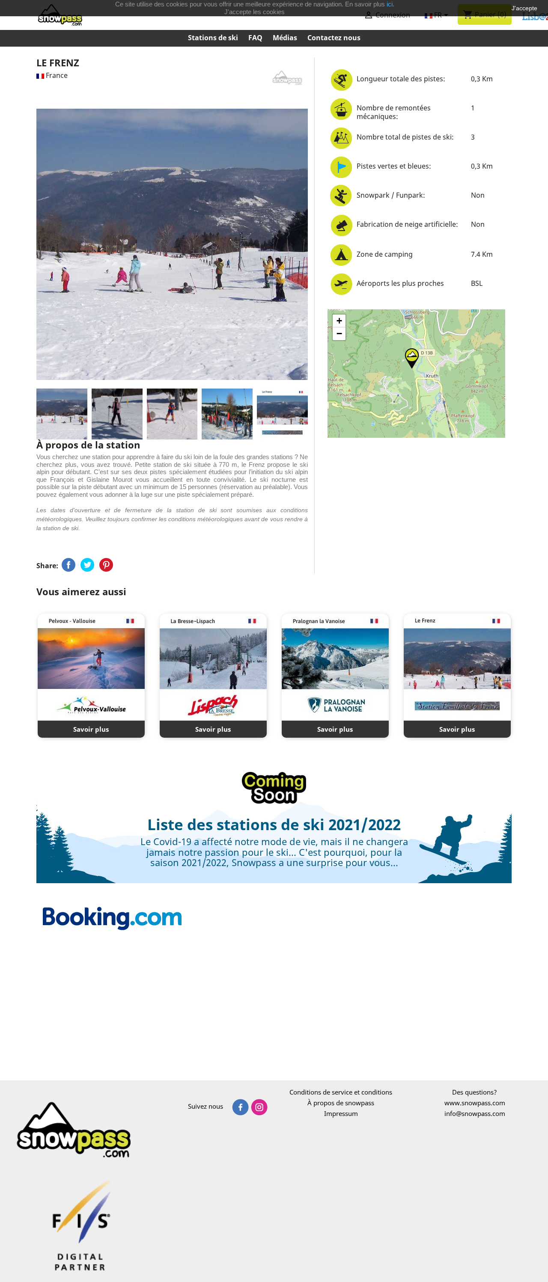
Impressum (341, 1113)
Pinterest (106, 565)
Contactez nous (333, 37)
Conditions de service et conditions (340, 1092)
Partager (68, 565)
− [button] (339, 333)
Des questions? (474, 1092)
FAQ (255, 37)
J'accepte (524, 8)
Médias (285, 37)
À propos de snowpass (340, 1102)
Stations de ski (213, 37)
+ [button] (339, 320)
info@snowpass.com (474, 1113)
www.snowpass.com (474, 1102)
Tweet (87, 565)
